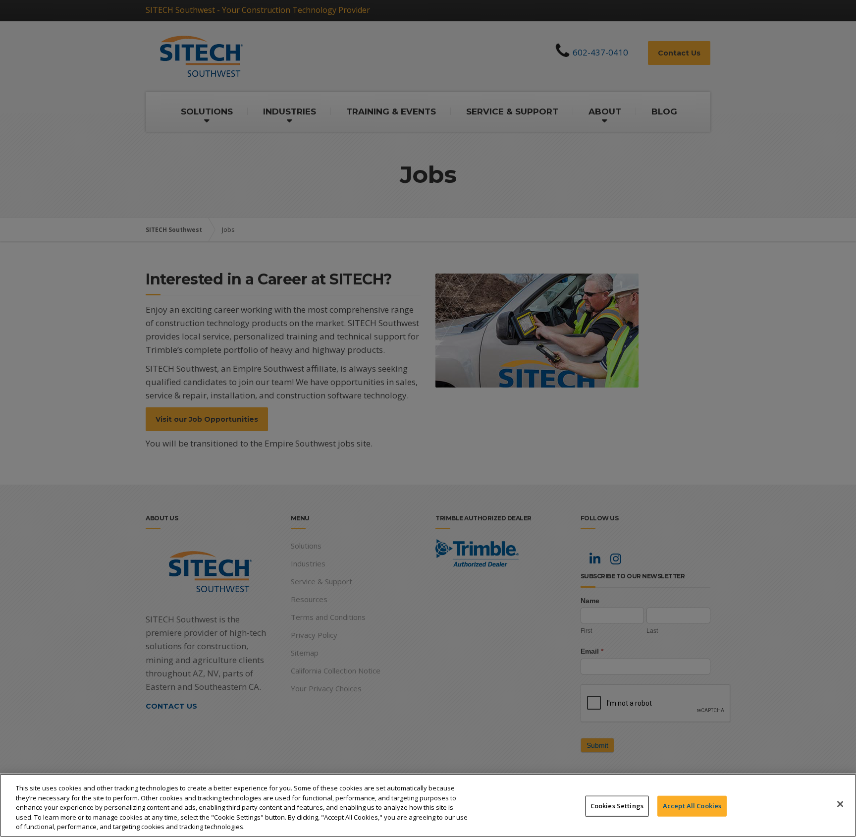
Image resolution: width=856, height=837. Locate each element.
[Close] (840, 804)
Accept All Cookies (692, 805)
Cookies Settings (616, 805)
